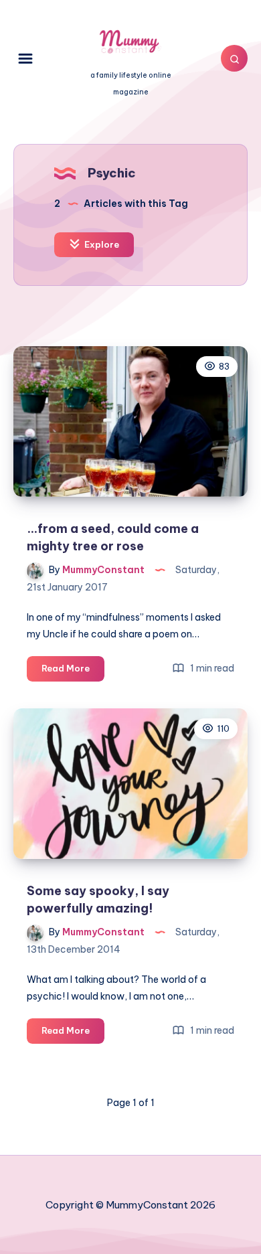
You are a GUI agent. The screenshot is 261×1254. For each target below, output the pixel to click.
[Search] (234, 58)
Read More (72, 671)
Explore (100, 244)
